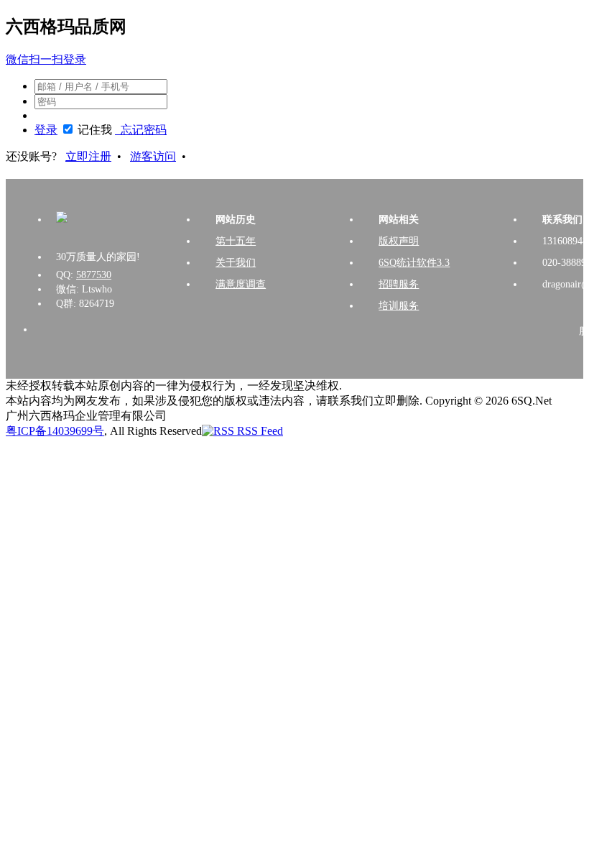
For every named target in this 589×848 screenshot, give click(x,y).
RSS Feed (258, 431)
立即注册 (88, 156)
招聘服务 (399, 284)
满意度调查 (240, 284)
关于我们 (235, 262)
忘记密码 (141, 130)
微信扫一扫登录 (46, 59)
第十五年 (235, 241)
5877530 (93, 274)
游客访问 (153, 156)
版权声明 (399, 241)
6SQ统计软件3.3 (414, 262)
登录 (45, 130)
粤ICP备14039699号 (55, 431)
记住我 (95, 130)
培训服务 (399, 305)
